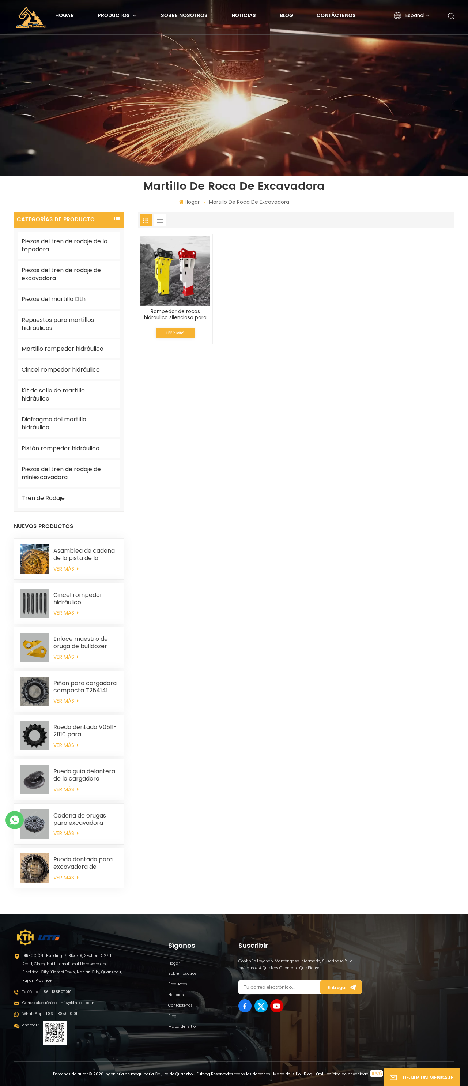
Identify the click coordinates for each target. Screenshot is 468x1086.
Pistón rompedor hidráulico (60, 448)
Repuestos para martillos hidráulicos (58, 324)
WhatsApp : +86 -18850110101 (49, 1014)
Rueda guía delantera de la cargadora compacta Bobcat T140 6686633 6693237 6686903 (84, 775)
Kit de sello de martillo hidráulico (53, 394)
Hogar (64, 16)
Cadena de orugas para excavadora (79, 819)
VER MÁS (64, 568)
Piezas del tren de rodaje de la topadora (64, 245)
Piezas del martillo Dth (54, 299)
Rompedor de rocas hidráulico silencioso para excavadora (175, 315)
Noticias (243, 16)
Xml (319, 1074)
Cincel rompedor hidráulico (61, 369)
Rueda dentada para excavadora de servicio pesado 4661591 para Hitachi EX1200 (83, 863)
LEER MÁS (175, 333)
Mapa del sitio (182, 1026)
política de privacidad (348, 1074)
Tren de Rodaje (43, 498)
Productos (114, 16)
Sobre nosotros (184, 16)
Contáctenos (336, 16)
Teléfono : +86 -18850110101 (47, 992)
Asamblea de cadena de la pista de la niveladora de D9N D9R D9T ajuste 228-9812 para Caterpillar (84, 554)
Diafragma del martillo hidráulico (54, 423)
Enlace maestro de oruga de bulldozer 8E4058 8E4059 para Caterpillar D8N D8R (83, 642)
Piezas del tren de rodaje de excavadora (61, 274)
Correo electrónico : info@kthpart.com (58, 1003)
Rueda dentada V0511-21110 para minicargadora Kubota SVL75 (85, 731)
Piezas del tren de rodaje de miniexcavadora (61, 473)
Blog (286, 16)
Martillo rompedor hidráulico (62, 349)
